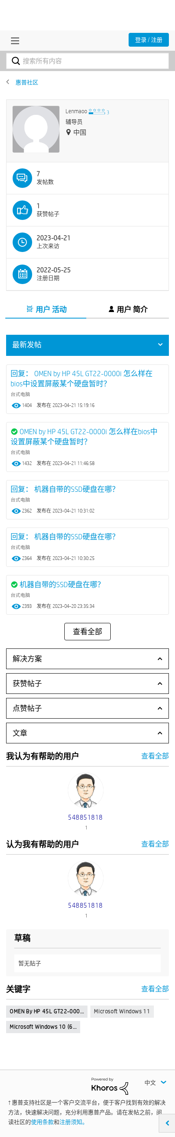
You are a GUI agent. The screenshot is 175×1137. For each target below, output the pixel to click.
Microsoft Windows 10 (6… (43, 1026)
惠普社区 (26, 82)
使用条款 (42, 1122)
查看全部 (87, 632)
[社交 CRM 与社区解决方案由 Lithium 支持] (110, 1086)
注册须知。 (73, 1122)
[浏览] (13, 40)
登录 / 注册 (148, 39)
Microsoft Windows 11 (122, 1011)
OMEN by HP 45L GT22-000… (47, 1011)
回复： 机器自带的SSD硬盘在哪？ (65, 489)
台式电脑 (20, 394)
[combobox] (87, 61)
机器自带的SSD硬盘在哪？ (62, 584)
